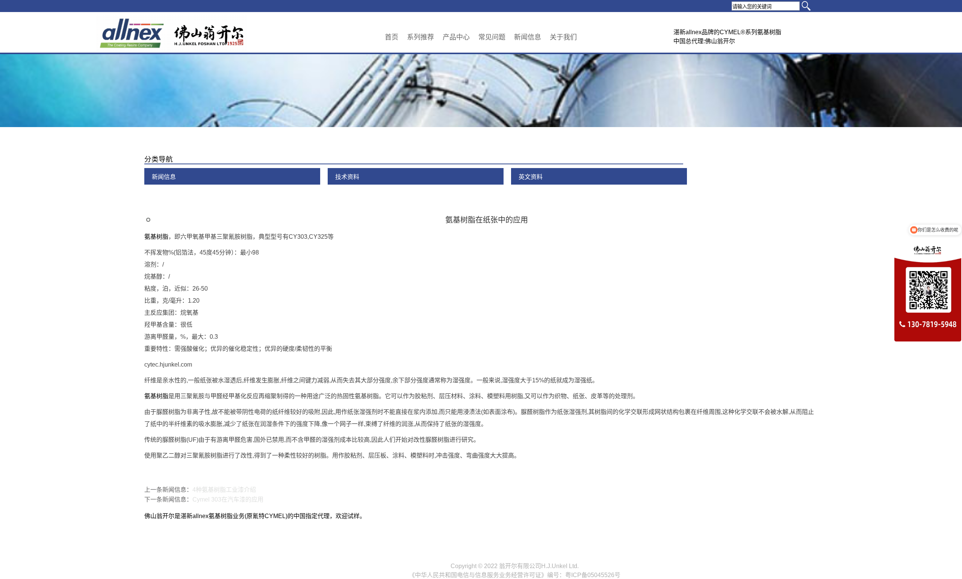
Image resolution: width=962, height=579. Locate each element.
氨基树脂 (156, 236)
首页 (391, 37)
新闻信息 (527, 37)
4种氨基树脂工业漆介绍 (224, 490)
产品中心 (456, 37)
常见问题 (491, 37)
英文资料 (531, 177)
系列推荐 (420, 37)
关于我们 (563, 37)
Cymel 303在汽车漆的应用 (227, 499)
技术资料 (347, 177)
